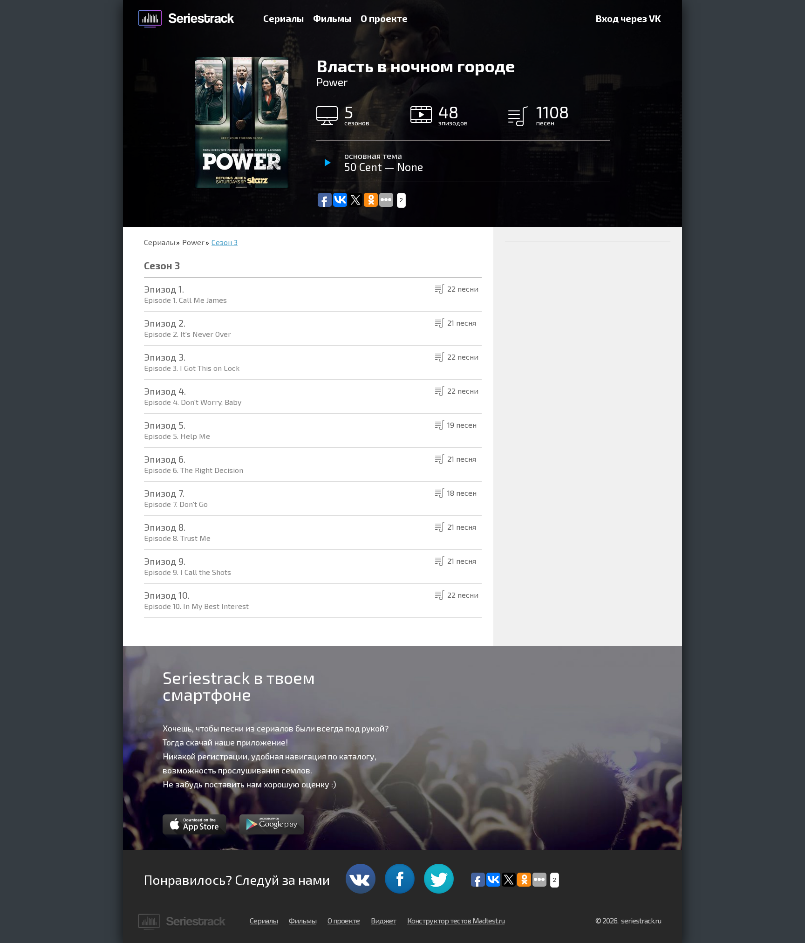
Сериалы (283, 18)
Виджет (383, 920)
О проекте (384, 18)
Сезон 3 (224, 242)
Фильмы (332, 18)
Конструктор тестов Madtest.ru (456, 920)
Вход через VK (628, 18)
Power (193, 242)
